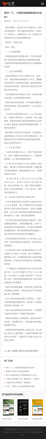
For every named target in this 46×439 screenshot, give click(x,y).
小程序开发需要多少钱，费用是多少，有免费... (23, 379)
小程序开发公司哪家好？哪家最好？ (19, 383)
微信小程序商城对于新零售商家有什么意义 (21, 375)
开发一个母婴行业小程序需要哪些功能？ (21, 386)
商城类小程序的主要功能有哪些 (25, 351)
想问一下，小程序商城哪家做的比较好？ (21, 368)
